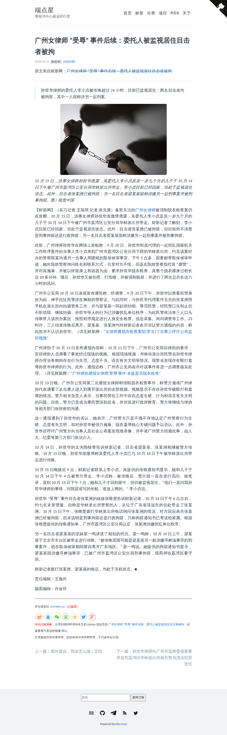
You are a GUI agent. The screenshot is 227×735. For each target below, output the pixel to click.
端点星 (44, 9)
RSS (174, 13)
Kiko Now (121, 724)
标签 (139, 13)
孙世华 (56, 61)
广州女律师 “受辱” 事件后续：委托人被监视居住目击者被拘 (119, 71)
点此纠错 (69, 61)
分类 (151, 13)
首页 (127, 13)
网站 (64, 631)
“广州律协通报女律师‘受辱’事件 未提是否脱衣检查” (116, 374)
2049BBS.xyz (57, 606)
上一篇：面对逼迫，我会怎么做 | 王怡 (68, 652)
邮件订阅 (138, 697)
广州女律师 (145, 210)
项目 (163, 13)
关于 (187, 13)
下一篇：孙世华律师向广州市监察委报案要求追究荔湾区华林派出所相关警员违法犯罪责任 (154, 658)
